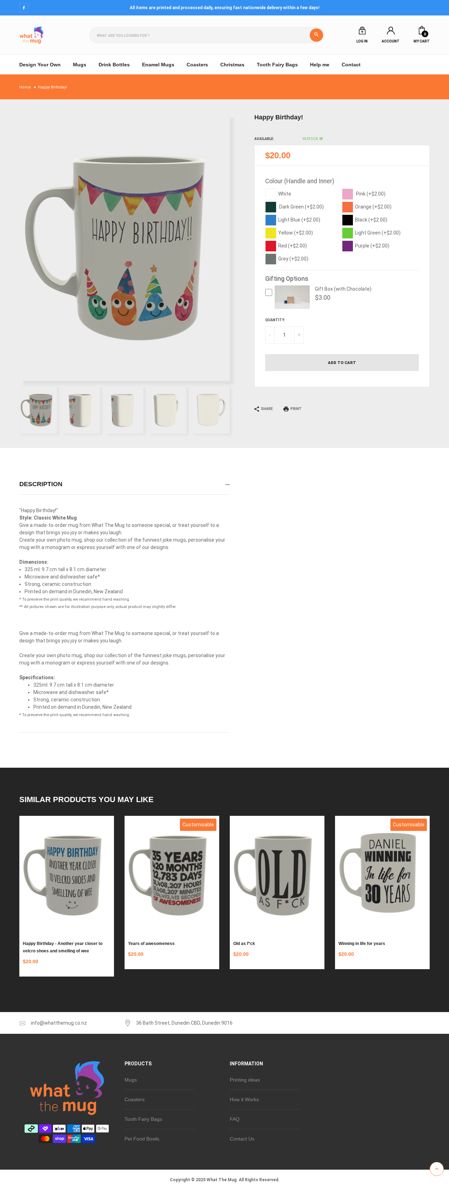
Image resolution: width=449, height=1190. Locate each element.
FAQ (235, 1119)
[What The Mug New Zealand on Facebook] (23, 8)
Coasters (197, 64)
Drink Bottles (114, 64)
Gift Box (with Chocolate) (343, 289)
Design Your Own (40, 64)
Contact (351, 64)
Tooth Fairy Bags (277, 64)
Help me (319, 64)
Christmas (232, 64)
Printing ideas (245, 1080)
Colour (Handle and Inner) (299, 181)
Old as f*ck (244, 943)
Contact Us (242, 1139)
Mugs (131, 1080)
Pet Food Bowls (142, 1139)
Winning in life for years (362, 943)
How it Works (244, 1099)
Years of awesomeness (151, 943)
